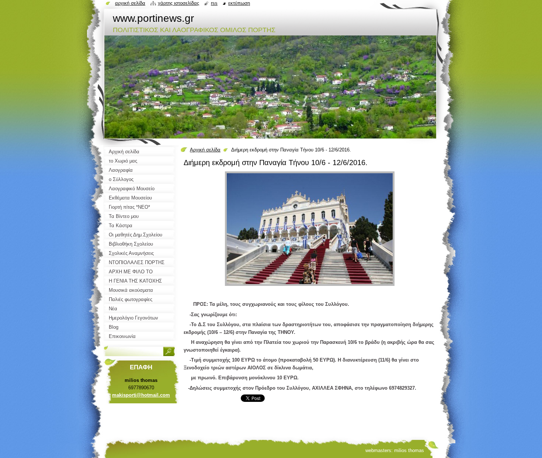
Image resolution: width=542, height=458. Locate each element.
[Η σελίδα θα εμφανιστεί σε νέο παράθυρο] (309, 286)
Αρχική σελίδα (205, 150)
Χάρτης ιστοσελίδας (178, 3)
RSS (214, 3)
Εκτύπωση (239, 3)
